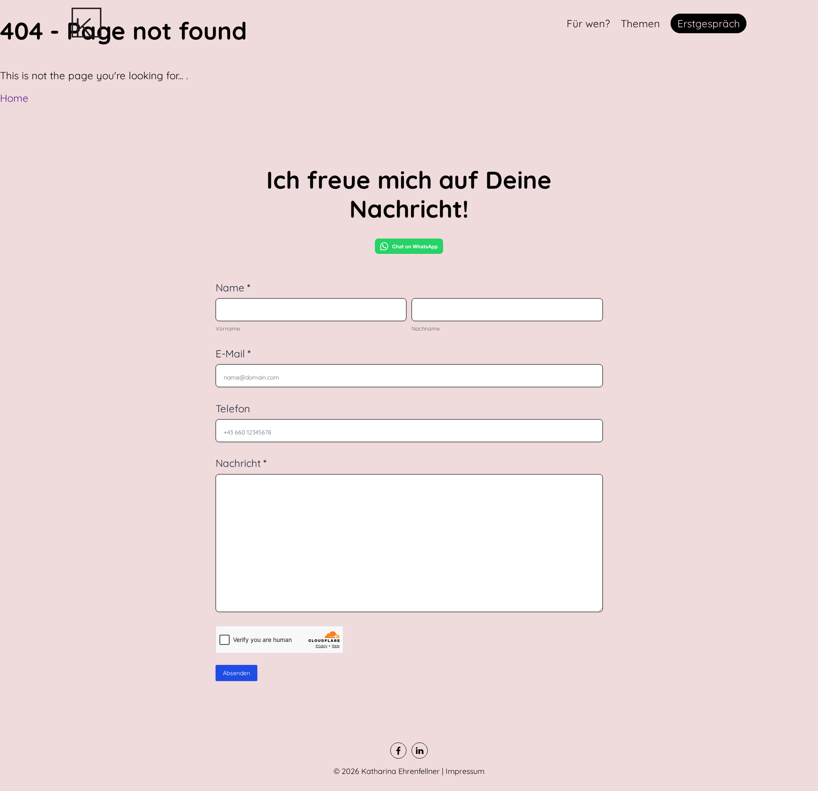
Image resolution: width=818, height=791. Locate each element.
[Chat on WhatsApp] (409, 248)
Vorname (228, 328)
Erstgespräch (708, 23)
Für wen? (588, 23)
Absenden (236, 673)
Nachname (426, 328)
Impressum (465, 771)
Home (14, 98)
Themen (640, 23)
